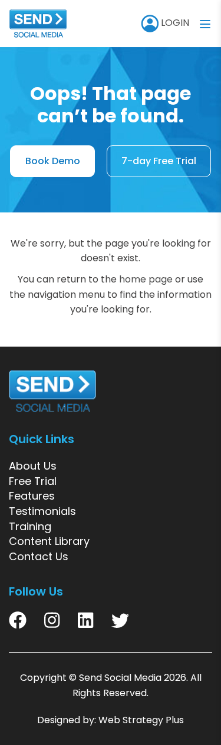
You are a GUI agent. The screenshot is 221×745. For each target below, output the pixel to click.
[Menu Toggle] (205, 23)
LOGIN (174, 22)
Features (32, 495)
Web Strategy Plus (141, 720)
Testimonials (42, 511)
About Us (33, 465)
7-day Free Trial (158, 161)
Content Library (49, 541)
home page (146, 279)
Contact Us (38, 556)
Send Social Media (120, 677)
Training (30, 526)
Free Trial (33, 481)
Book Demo (52, 161)
